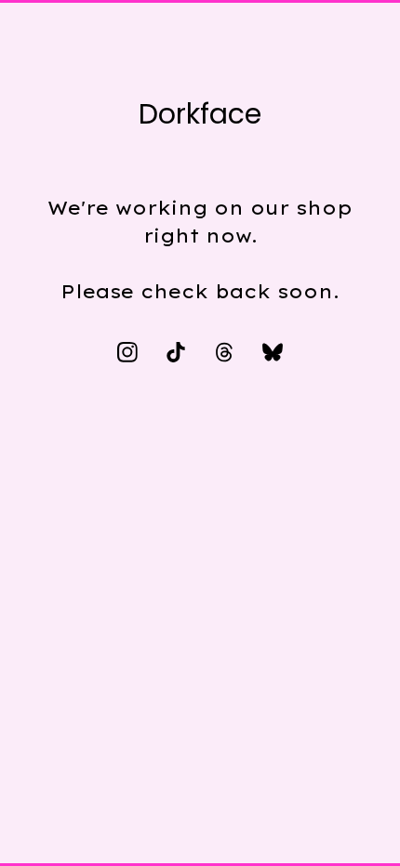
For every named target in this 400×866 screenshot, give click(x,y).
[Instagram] (127, 352)
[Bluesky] (272, 352)
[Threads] (224, 352)
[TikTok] (176, 352)
